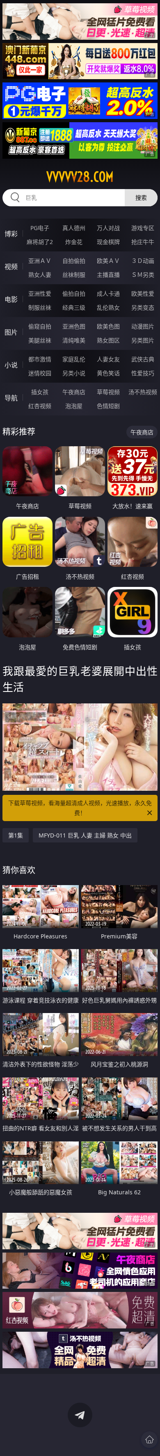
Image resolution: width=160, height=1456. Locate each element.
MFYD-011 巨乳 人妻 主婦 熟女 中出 (85, 835)
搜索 (141, 197)
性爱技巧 (142, 373)
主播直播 (108, 274)
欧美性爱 (142, 293)
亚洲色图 (73, 326)
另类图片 (142, 340)
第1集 (15, 835)
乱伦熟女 (108, 307)
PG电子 (39, 228)
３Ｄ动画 (142, 261)
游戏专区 (142, 228)
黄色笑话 (108, 373)
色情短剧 (108, 406)
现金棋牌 (108, 242)
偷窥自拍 (39, 326)
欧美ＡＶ (108, 261)
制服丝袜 (39, 307)
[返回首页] (149, 1439)
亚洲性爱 (39, 293)
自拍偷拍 (73, 261)
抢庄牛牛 (142, 242)
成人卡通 (108, 293)
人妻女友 (108, 359)
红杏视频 (39, 406)
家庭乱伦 (73, 359)
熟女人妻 (39, 274)
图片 (11, 332)
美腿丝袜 (39, 340)
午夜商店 (73, 392)
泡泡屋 (73, 406)
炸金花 (73, 242)
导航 (11, 397)
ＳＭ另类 (142, 274)
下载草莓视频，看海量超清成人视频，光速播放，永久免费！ (80, 808)
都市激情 (39, 359)
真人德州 (73, 228)
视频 (11, 266)
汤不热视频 (142, 392)
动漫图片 (142, 326)
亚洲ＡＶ (39, 261)
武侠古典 (142, 359)
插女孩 (39, 392)
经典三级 (73, 307)
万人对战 (108, 228)
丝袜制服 (73, 274)
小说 (11, 365)
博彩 (11, 233)
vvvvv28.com (80, 177)
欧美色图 (108, 326)
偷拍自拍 (73, 293)
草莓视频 (108, 392)
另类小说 (73, 373)
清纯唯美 (73, 340)
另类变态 (142, 307)
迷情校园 (39, 373)
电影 (11, 299)
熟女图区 (108, 340)
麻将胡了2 (40, 242)
